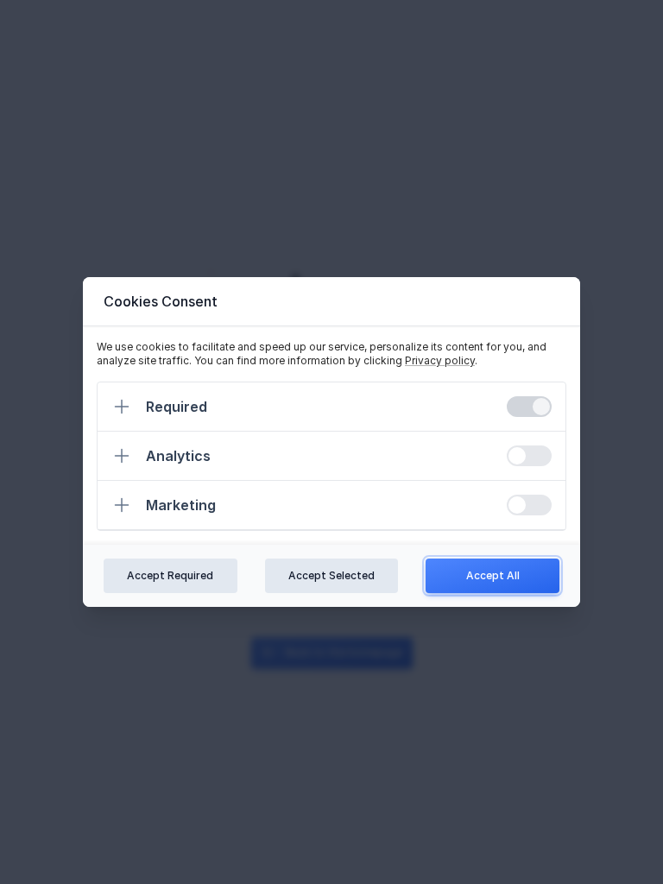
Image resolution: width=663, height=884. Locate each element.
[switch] (529, 406)
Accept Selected (331, 575)
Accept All (493, 575)
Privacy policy (440, 360)
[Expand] (122, 406)
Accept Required (170, 575)
